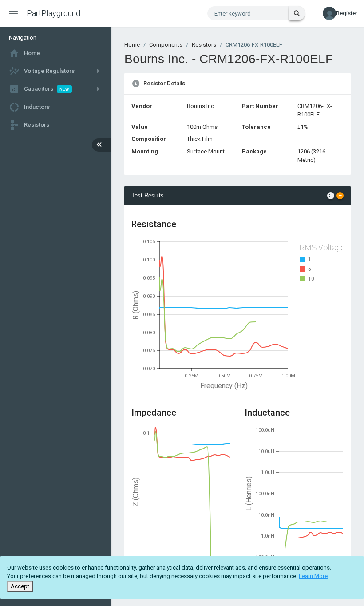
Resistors (204, 44)
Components (165, 44)
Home (132, 44)
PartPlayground (53, 13)
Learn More (313, 576)
